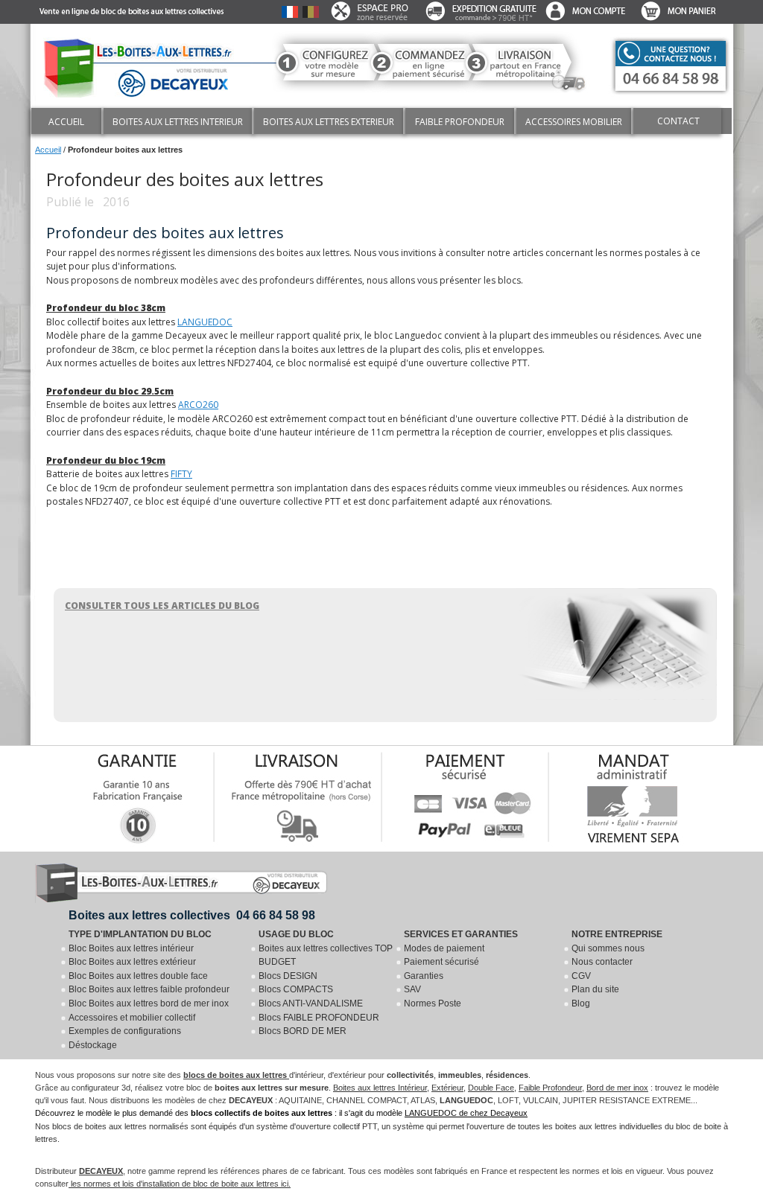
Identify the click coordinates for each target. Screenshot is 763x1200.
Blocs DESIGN (288, 976)
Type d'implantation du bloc (140, 934)
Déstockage (93, 1045)
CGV (581, 976)
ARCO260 (198, 404)
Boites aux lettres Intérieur (380, 1087)
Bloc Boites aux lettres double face (138, 976)
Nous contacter (602, 962)
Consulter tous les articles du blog (162, 605)
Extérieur (447, 1087)
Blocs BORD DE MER (302, 1031)
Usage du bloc (296, 934)
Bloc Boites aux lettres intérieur (131, 948)
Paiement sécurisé (441, 962)
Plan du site (595, 989)
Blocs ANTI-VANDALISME (311, 1003)
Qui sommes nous (608, 948)
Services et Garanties (461, 934)
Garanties (423, 976)
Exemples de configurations (125, 1031)
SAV (412, 989)
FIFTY (181, 473)
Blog (581, 1003)
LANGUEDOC (204, 322)
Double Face (491, 1087)
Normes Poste (432, 1003)
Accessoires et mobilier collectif (132, 1017)
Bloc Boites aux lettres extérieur (132, 962)
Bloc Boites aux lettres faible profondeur (149, 989)
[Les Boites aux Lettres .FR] (143, 64)
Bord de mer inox (617, 1087)
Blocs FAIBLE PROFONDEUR (319, 1017)
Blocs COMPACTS (296, 989)
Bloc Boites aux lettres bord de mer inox (149, 1003)
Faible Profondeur (550, 1087)
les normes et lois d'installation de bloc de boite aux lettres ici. (180, 1183)
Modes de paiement (444, 948)
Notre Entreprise (617, 934)
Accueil (48, 149)
